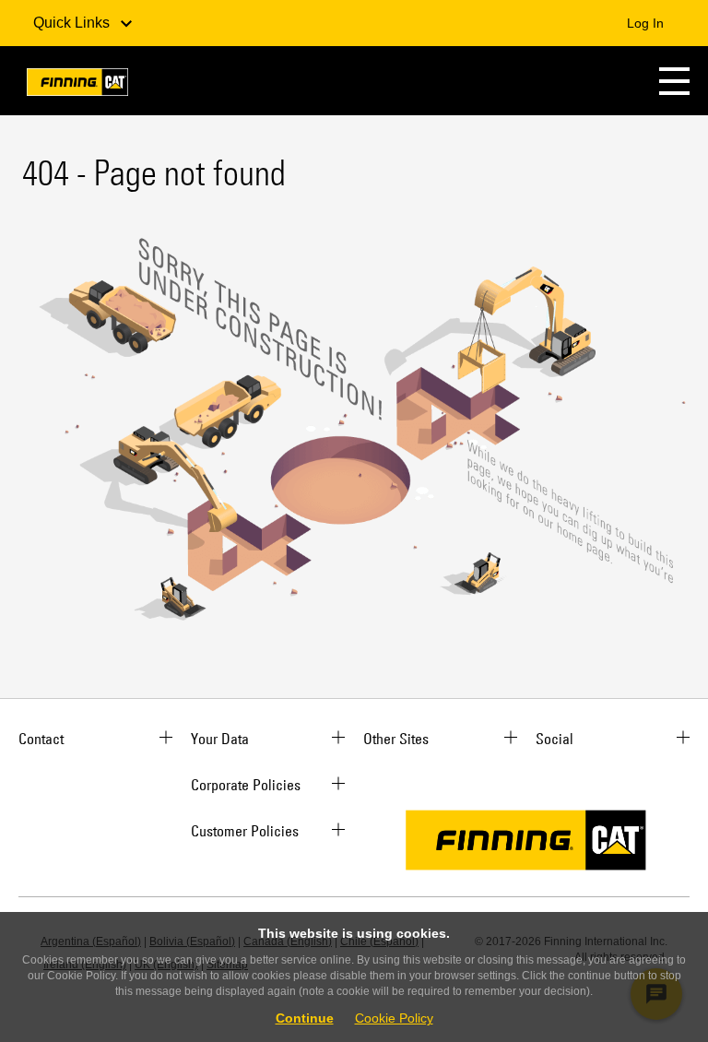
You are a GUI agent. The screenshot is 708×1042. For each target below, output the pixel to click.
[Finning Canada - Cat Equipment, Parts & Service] (77, 85)
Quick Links (73, 22)
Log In (645, 23)
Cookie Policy (394, 1018)
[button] (674, 80)
